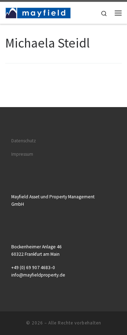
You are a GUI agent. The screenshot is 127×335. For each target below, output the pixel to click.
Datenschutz (23, 141)
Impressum (22, 154)
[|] (38, 12)
